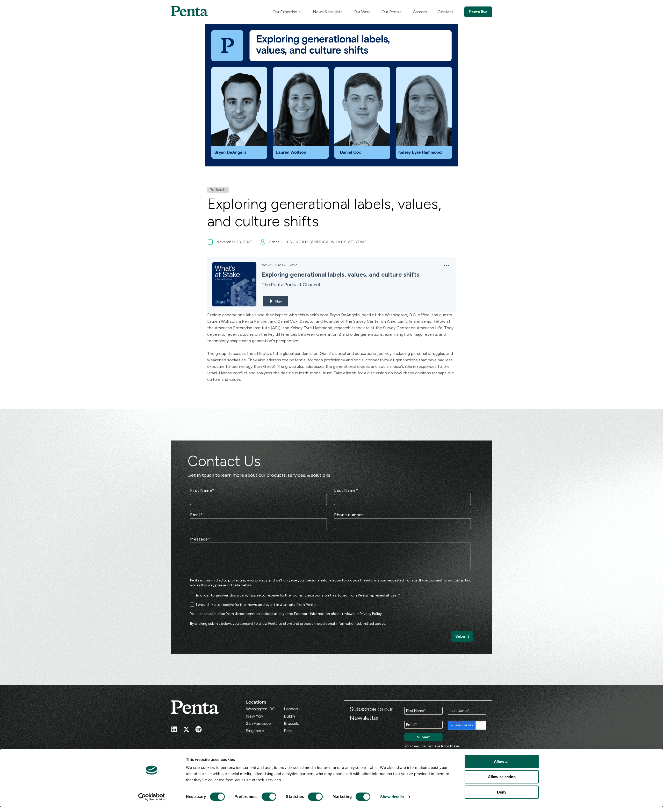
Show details (392, 797)
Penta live (478, 11)
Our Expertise (284, 11)
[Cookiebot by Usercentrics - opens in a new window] (151, 797)
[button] (446, 267)
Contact (445, 11)
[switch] (264, 796)
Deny (501, 792)
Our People (391, 11)
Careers (420, 11)
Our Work (362, 11)
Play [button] (278, 301)
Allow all (501, 761)
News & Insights (327, 11)
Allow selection (502, 777)
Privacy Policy (371, 614)
